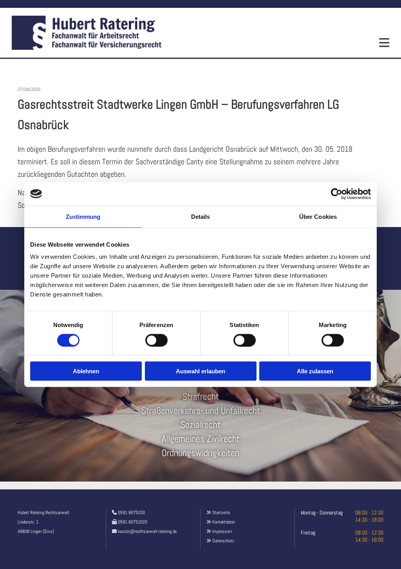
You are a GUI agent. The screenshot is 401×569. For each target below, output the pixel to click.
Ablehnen (86, 371)
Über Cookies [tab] (318, 216)
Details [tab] (200, 216)
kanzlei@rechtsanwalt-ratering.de (147, 531)
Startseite (221, 512)
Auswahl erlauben (200, 371)
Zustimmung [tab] (83, 216)
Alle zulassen (315, 371)
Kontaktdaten (223, 522)
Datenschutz (223, 541)
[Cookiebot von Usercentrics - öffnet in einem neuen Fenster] (336, 194)
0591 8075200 (131, 512)
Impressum (222, 531)
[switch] (156, 340)
